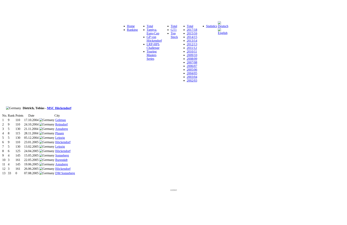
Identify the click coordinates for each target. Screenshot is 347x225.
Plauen (59, 133)
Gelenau (60, 120)
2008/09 (192, 58)
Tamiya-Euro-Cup (153, 31)
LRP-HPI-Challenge (153, 46)
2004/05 (192, 73)
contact (173, 189)
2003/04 (192, 77)
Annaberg (61, 129)
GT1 (174, 29)
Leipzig (60, 137)
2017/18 (192, 29)
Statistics (211, 26)
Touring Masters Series (152, 55)
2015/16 (192, 33)
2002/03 (192, 80)
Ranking (132, 29)
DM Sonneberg (65, 173)
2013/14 (192, 40)
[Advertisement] (75, 11)
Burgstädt (61, 160)
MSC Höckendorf (59, 108)
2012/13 (192, 44)
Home (131, 26)
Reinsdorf (61, 124)
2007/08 (192, 62)
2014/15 (192, 37)
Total (150, 26)
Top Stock (174, 35)
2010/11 (192, 51)
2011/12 (192, 48)
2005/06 (192, 69)
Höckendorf (62, 142)
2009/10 (192, 55)
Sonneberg (62, 155)
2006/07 (192, 66)
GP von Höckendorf (154, 38)
